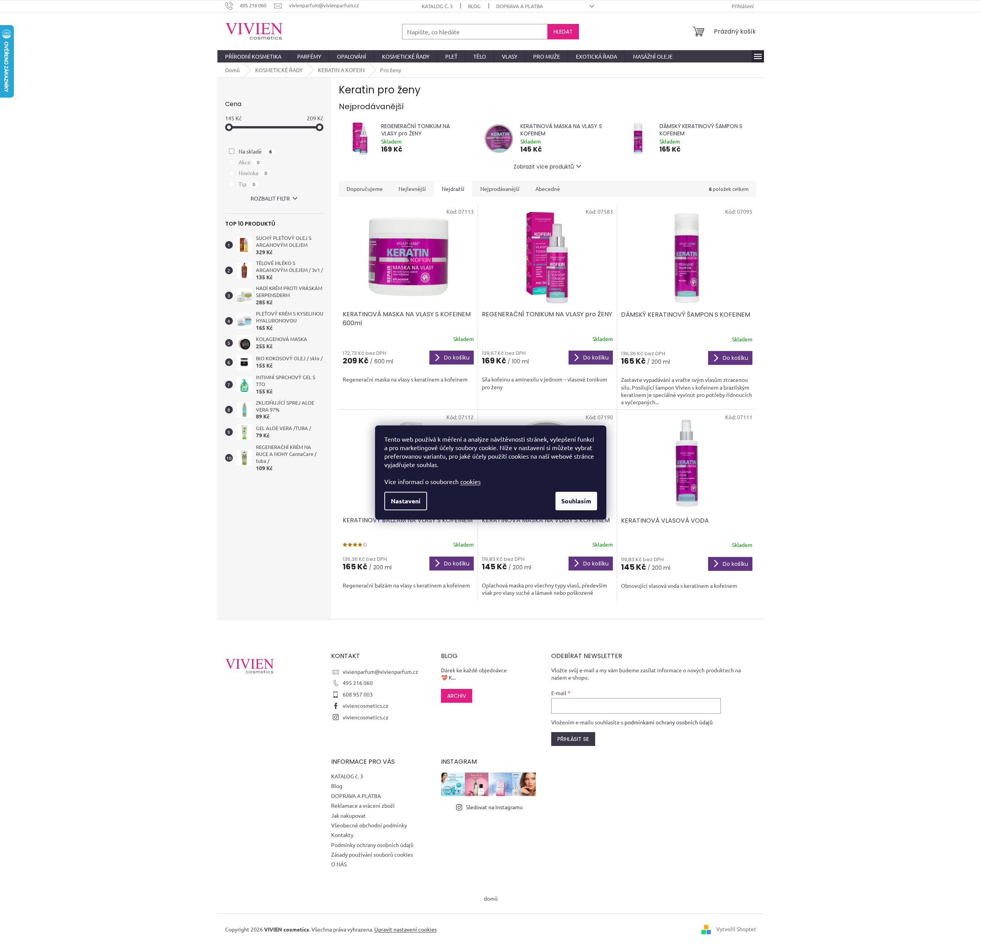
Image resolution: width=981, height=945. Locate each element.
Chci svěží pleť (546, 525)
